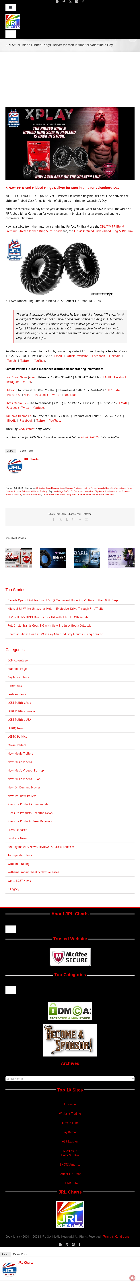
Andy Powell (27, 429)
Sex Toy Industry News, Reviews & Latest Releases (41, 847)
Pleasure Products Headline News (80, 488)
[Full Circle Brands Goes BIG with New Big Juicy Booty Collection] (18, 550)
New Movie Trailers (20, 753)
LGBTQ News (16, 728)
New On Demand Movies (24, 787)
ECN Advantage (43, 488)
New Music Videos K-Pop (24, 779)
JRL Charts (31, 459)
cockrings (58, 491)
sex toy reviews (87, 491)
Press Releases (17, 830)
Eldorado (11, 390)
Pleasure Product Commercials (28, 804)
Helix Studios (70, 1155)
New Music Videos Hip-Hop (26, 770)
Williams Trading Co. (18, 416)
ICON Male (70, 1151)
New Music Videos (20, 762)
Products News (103, 488)
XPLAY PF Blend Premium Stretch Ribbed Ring (93, 494)
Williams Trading (39, 491)
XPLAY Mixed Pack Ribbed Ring (56, 494)
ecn (31, 377)
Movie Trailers (17, 745)
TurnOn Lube (70, 1123)
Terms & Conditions (116, 1237)
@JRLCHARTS (90, 437)
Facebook (98, 356)
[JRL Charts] (15, 461)
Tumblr (11, 361)
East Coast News (16, 377)
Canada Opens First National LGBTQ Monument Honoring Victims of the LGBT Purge (63, 600)
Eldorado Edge (57, 488)
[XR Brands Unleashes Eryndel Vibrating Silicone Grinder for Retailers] (87, 550)
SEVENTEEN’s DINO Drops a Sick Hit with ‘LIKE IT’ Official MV (48, 617)
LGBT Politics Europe (21, 711)
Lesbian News (17, 694)
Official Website (77, 356)
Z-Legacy (13, 889)
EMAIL (58, 356)
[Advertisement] (70, 79)
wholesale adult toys (31, 494)
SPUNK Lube (70, 1183)
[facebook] (82, 1)
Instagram (13, 382)
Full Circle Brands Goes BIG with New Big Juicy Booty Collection (50, 626)
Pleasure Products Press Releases (30, 821)
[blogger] (57, 1)
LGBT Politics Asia (19, 703)
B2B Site (114, 390)
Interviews (15, 686)
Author (10, 451)
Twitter (25, 361)
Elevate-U (13, 395)
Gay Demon (70, 1132)
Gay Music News (18, 677)
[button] (8, 558)
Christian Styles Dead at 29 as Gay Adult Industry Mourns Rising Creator (55, 634)
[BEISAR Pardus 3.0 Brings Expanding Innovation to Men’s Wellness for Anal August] (121, 550)
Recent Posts (26, 451)
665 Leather (70, 1141)
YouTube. (55, 421)
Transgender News (20, 855)
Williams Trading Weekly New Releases (33, 872)
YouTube (39, 361)
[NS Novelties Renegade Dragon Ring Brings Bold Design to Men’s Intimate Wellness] (53, 550)
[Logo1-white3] (12, 15)
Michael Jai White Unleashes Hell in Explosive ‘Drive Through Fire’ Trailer (56, 609)
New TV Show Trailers (22, 796)
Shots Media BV (15, 403)
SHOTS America (70, 1165)
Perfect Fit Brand (71, 491)
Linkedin (114, 356)
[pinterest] (63, 1)
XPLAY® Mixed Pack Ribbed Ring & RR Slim (103, 231)
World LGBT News (19, 881)
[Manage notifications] (132, 1278)
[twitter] (70, 1)
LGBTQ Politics (17, 737)
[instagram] (76, 1)
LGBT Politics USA (19, 720)
